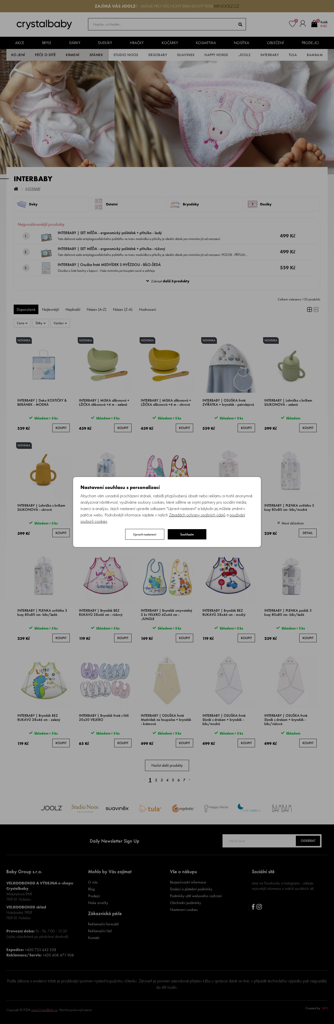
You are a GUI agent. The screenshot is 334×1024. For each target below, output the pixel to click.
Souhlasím (187, 534)
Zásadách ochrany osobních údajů (197, 515)
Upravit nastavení (144, 534)
